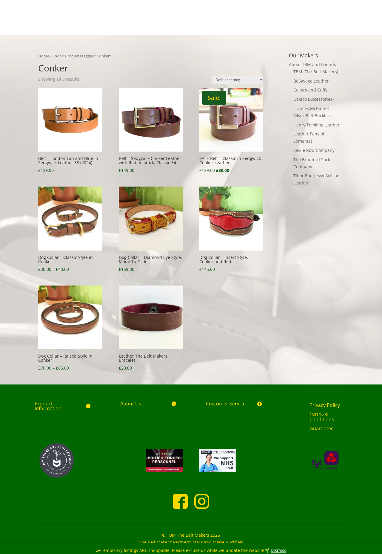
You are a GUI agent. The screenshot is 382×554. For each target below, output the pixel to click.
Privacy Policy (324, 405)
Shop (57, 56)
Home (43, 56)
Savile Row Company (314, 150)
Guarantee (321, 428)
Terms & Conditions (321, 416)
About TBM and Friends (312, 64)
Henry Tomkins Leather (316, 125)
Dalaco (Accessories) (313, 99)
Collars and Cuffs (310, 90)
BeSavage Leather (311, 81)
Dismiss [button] (278, 550)
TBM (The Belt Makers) (315, 71)
